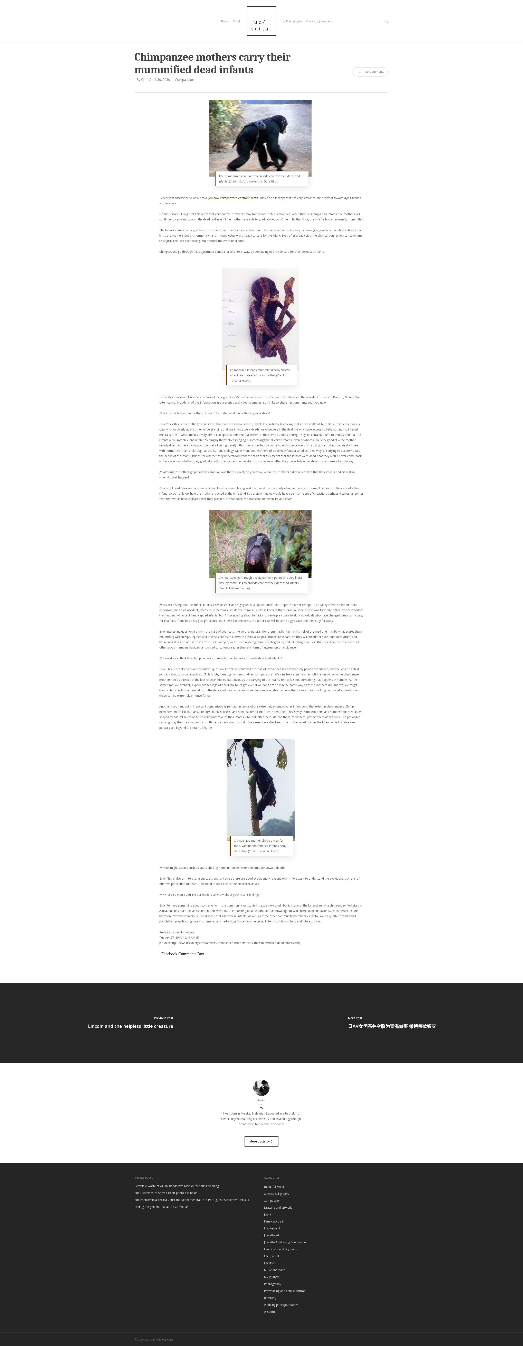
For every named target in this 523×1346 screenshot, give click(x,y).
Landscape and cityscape (280, 1249)
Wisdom (269, 1312)
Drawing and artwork (278, 1207)
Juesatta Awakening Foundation (285, 1242)
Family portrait (273, 1221)
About (236, 21)
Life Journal (271, 1256)
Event (267, 1214)
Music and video (274, 1270)
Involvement (272, 1228)
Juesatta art (271, 1235)
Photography (272, 1284)
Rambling (270, 1298)
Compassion (184, 79)
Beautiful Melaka (275, 1187)
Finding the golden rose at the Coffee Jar (161, 1207)
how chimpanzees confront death (235, 198)
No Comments (374, 71)
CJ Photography (292, 21)
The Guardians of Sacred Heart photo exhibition (166, 1193)
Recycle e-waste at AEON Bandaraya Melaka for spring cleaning (176, 1186)
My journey (271, 1277)
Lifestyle (269, 1263)
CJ (142, 79)
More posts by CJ (261, 1141)
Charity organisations (319, 21)
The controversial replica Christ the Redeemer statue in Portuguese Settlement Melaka (191, 1200)
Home (224, 21)
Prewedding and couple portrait (284, 1291)
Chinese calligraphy (276, 1194)
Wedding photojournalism (281, 1305)
